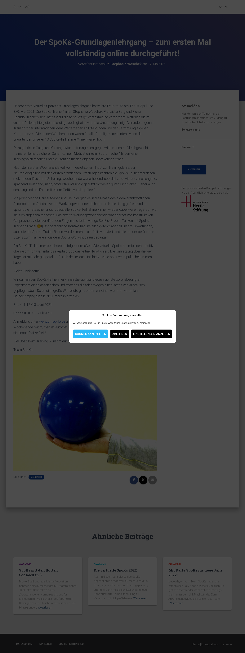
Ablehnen (119, 334)
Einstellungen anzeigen (151, 334)
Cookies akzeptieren (90, 334)
